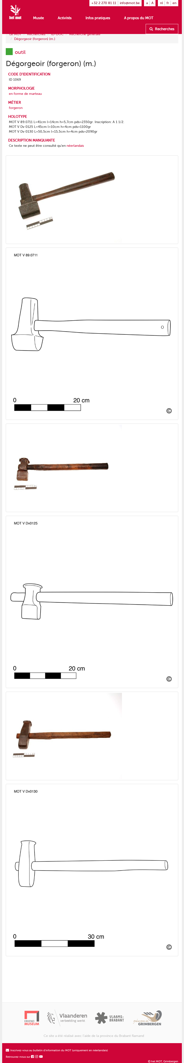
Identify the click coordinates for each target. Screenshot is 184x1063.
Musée (38, 18)
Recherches (164, 29)
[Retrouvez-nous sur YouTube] (41, 1056)
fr (168, 3)
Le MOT (15, 34)
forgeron (16, 108)
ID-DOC (57, 34)
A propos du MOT (138, 18)
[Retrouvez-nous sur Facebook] (32, 1056)
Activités (65, 18)
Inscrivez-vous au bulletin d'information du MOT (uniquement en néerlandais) (59, 1050)
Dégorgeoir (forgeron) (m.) (34, 39)
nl (161, 3)
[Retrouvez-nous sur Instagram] (37, 1056)
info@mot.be (130, 3)
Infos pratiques (98, 18)
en (174, 3)
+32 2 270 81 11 (103, 3)
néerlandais (75, 145)
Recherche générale (84, 34)
